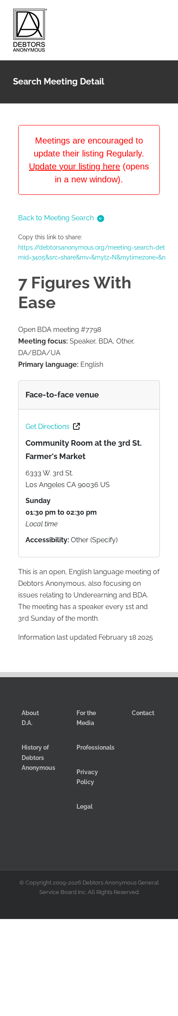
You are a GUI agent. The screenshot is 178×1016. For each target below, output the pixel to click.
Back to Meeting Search (56, 218)
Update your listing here (74, 166)
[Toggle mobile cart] (130, 16)
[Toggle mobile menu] (161, 16)
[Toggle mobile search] (146, 16)
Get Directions (47, 426)
